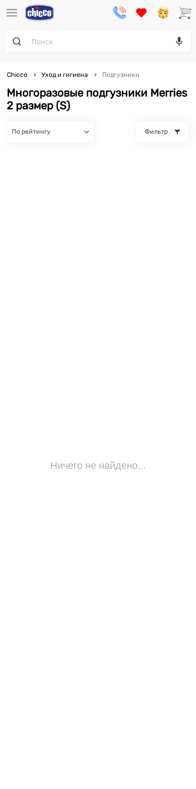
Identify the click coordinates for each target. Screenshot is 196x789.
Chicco (18, 75)
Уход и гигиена (64, 75)
